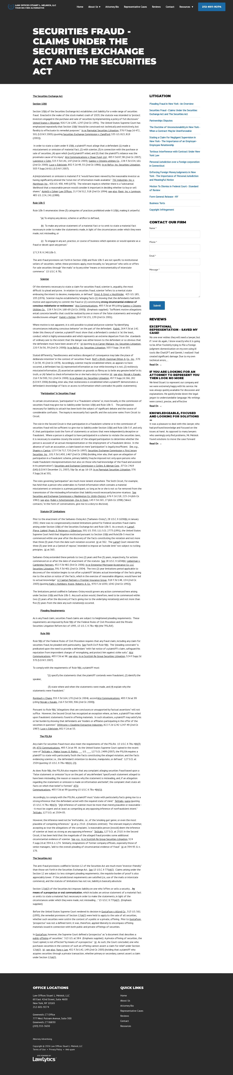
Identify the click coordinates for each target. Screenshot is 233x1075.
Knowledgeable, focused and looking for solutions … (174, 416)
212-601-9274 (211, 6)
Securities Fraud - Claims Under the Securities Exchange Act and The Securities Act (173, 112)
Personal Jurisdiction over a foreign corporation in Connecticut (174, 163)
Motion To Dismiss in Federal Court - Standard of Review (173, 188)
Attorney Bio (112, 6)
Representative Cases (135, 6)
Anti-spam (70, 1049)
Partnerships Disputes (161, 120)
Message (154, 269)
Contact (170, 6)
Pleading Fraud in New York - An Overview (171, 103)
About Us (93, 6)
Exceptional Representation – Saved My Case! (173, 330)
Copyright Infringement (161, 209)
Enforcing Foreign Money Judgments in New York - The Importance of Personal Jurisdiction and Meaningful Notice (173, 176)
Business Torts (157, 203)
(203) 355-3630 (41, 1026)
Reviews (156, 6)
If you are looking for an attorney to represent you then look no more (174, 375)
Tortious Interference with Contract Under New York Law (174, 153)
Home (80, 6)
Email (152, 255)
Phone (153, 242)
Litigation (160, 96)
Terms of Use (39, 1049)
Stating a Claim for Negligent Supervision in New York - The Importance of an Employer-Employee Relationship (173, 141)
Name (152, 228)
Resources (185, 6)
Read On (153, 364)
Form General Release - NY (163, 196)
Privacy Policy (55, 1049)
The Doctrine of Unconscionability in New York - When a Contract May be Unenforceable (174, 128)
